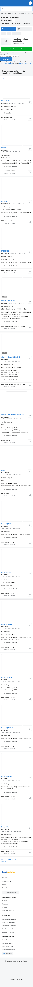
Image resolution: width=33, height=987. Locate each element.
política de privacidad (6, 63)
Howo (3, 470)
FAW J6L (4, 148)
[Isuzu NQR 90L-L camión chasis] (16, 715)
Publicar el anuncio (16, 49)
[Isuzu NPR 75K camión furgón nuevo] (16, 611)
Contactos (5, 888)
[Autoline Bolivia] (12, 3)
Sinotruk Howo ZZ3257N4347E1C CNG (14, 414)
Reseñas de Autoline (8, 929)
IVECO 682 (5, 201)
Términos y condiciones (9, 919)
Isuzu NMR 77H (6, 776)
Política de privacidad (8, 922)
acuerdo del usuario (25, 63)
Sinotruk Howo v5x (8, 300)
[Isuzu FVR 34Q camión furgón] (16, 664)
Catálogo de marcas (8, 932)
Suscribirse (6, 59)
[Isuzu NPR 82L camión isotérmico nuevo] (16, 559)
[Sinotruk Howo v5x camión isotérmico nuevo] (16, 287)
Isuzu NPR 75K (6, 624)
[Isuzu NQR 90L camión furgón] (16, 511)
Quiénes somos (6, 881)
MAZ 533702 (5, 101)
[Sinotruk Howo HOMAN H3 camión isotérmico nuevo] (16, 344)
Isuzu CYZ (5, 827)
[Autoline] (2, 13)
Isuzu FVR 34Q (6, 677)
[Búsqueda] (30, 9)
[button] (30, 3)
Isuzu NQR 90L (6, 524)
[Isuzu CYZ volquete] (16, 814)
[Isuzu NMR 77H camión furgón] (16, 763)
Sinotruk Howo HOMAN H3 (10, 357)
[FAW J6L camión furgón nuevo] (16, 135)
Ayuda (4, 884)
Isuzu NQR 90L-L (7, 728)
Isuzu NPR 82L (6, 572)
